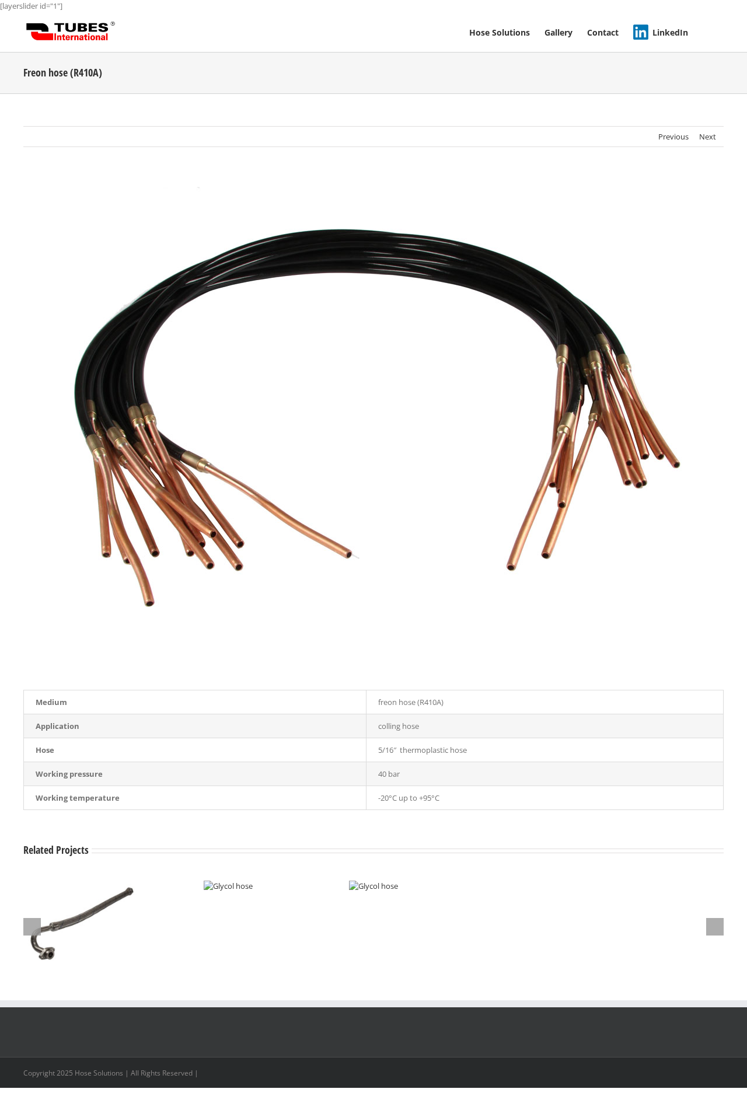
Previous (673, 136)
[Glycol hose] (228, 886)
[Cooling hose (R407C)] (83, 886)
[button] (706, 32)
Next (707, 136)
